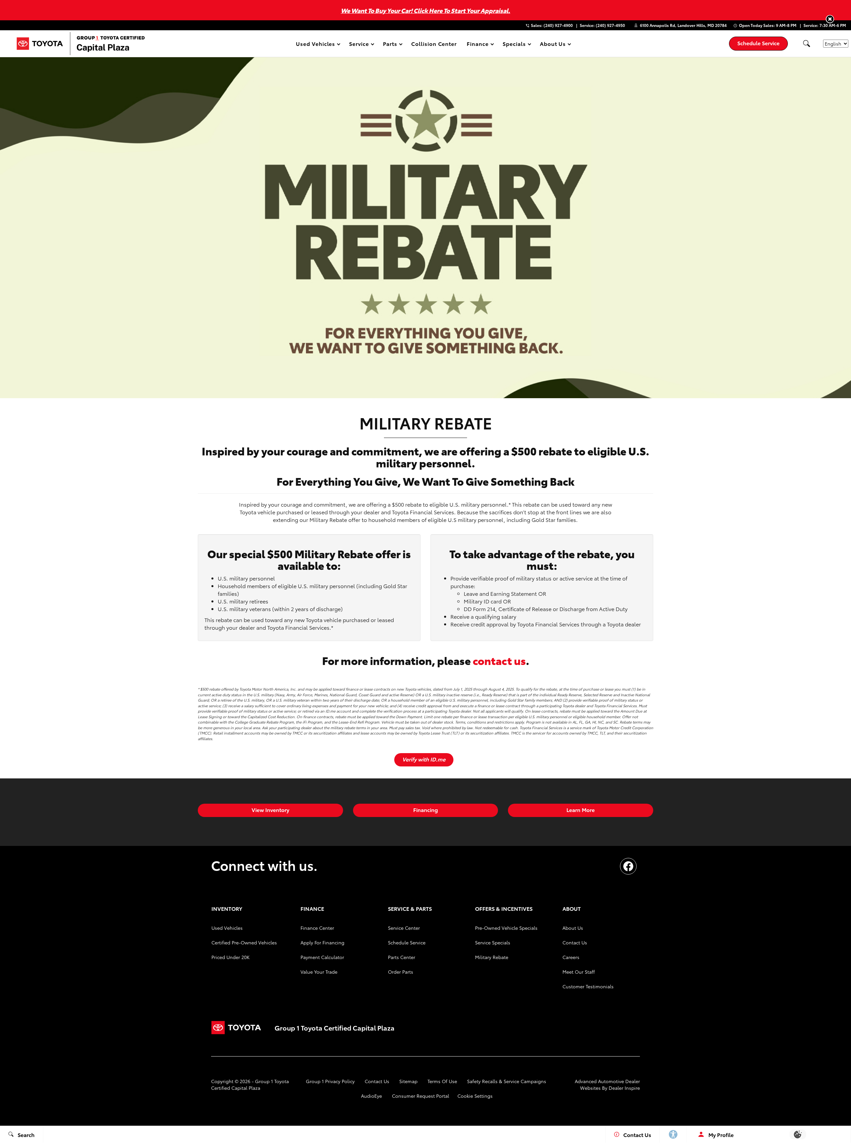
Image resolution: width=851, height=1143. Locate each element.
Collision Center (434, 43)
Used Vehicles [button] (315, 45)
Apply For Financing (322, 942)
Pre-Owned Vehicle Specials (506, 927)
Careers (570, 957)
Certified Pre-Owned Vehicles (244, 942)
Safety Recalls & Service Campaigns (506, 1081)
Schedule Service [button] (758, 43)
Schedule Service (407, 942)
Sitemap (408, 1081)
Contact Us (574, 942)
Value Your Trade (319, 971)
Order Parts (400, 971)
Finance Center (317, 927)
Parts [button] (390, 45)
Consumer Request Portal (420, 1095)
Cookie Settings (475, 1095)
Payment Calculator (322, 957)
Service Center (404, 927)
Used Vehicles (227, 927)
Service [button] (359, 45)
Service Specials (492, 942)
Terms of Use (442, 1081)
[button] (830, 19)
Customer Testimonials (588, 986)
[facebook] (628, 866)
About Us (572, 927)
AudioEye (371, 1095)
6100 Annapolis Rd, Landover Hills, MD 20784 (683, 25)
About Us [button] (553, 45)
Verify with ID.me (423, 759)
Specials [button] (514, 45)
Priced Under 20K (230, 957)
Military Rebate (491, 957)
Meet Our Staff (578, 971)
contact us (499, 660)
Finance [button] (477, 45)
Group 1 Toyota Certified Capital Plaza (250, 1084)
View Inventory (270, 809)
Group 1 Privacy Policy (330, 1081)
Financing (425, 809)
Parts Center (401, 957)
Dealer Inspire (624, 1087)
